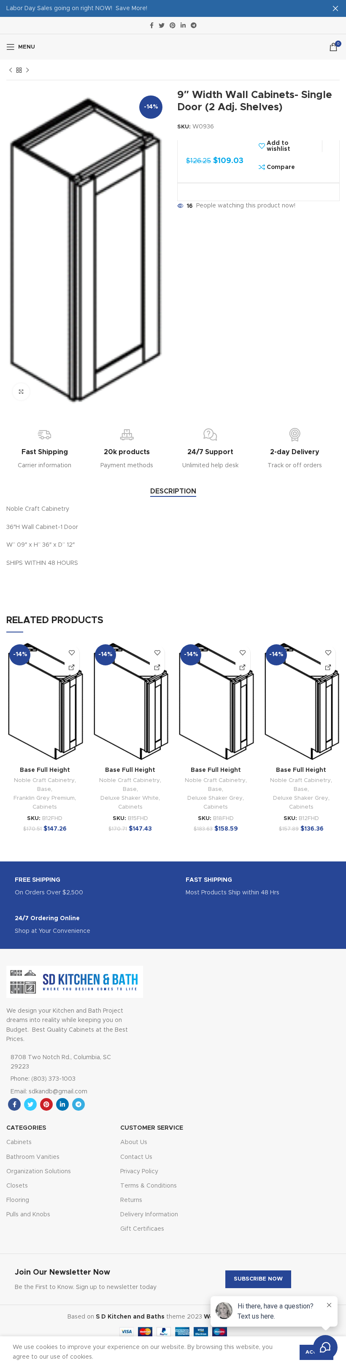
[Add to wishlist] (72, 653)
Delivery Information (149, 1215)
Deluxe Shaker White (129, 798)
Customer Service (151, 1128)
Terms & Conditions (148, 1186)
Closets (17, 1186)
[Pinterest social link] (172, 25)
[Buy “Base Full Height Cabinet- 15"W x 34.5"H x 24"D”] (157, 667)
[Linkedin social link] (183, 25)
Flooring (17, 1200)
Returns (131, 1200)
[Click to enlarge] (21, 391)
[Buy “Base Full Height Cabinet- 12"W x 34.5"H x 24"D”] (72, 667)
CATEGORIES (26, 1128)
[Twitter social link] (161, 25)
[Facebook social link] (151, 25)
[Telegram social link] (193, 25)
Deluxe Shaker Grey (215, 798)
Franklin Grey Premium (44, 798)
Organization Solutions (38, 1172)
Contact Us (136, 1157)
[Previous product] (10, 70)
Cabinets (44, 807)
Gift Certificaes (142, 1229)
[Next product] (27, 70)
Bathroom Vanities (32, 1157)
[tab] (173, 491)
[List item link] (65, 1079)
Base (44, 789)
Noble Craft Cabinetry (44, 780)
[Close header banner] (335, 8)
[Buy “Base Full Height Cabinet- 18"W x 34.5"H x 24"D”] (242, 667)
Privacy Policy (139, 1172)
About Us (133, 1142)
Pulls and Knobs (28, 1215)
